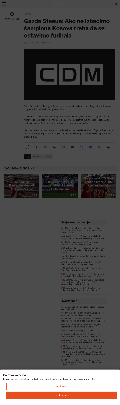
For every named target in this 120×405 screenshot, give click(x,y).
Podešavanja (61, 386)
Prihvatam (61, 395)
